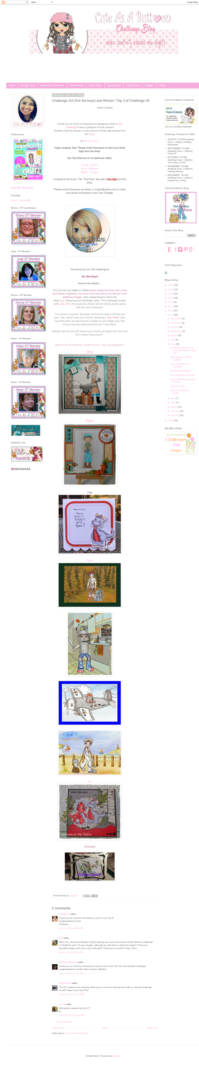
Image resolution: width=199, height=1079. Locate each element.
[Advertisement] (28, 521)
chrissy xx (64, 914)
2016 (171, 310)
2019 (171, 298)
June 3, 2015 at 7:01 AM (71, 973)
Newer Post (58, 1028)
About (162, 85)
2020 (171, 293)
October (175, 327)
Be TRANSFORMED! (180, 371)
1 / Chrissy (89, 172)
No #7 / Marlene (90, 168)
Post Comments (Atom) (76, 1033)
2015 (171, 314)
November (176, 323)
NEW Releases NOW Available (180, 358)
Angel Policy (133, 85)
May (173, 398)
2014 (171, 420)
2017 (171, 306)
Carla (90, 560)
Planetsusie (65, 983)
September (176, 331)
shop (91, 134)
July (173, 339)
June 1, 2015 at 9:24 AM (71, 952)
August (174, 335)
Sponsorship (77, 85)
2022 (171, 285)
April (173, 402)
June (173, 344)
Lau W (62, 1004)
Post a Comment (64, 1021)
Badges (149, 85)
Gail (61, 938)
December (176, 318)
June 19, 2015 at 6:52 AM (71, 1015)
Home (12, 85)
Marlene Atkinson (68, 962)
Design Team (28, 85)
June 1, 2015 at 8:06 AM (71, 928)
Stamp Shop (114, 85)
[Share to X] (90, 895)
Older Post (152, 1028)
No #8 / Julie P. (89, 165)
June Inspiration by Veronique (179, 365)
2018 (171, 302)
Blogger (116, 1056)
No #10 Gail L (91, 141)
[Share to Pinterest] (96, 895)
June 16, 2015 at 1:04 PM (71, 994)
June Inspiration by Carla (182, 375)
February (175, 411)
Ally (90, 781)
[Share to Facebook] (93, 895)
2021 (171, 289)
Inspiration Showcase (52, 85)
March (174, 407)
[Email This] (84, 895)
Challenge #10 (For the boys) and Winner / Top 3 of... (182, 350)
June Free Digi (177, 386)
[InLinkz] (166, 272)
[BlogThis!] (87, 895)
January (175, 415)
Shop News (95, 85)
